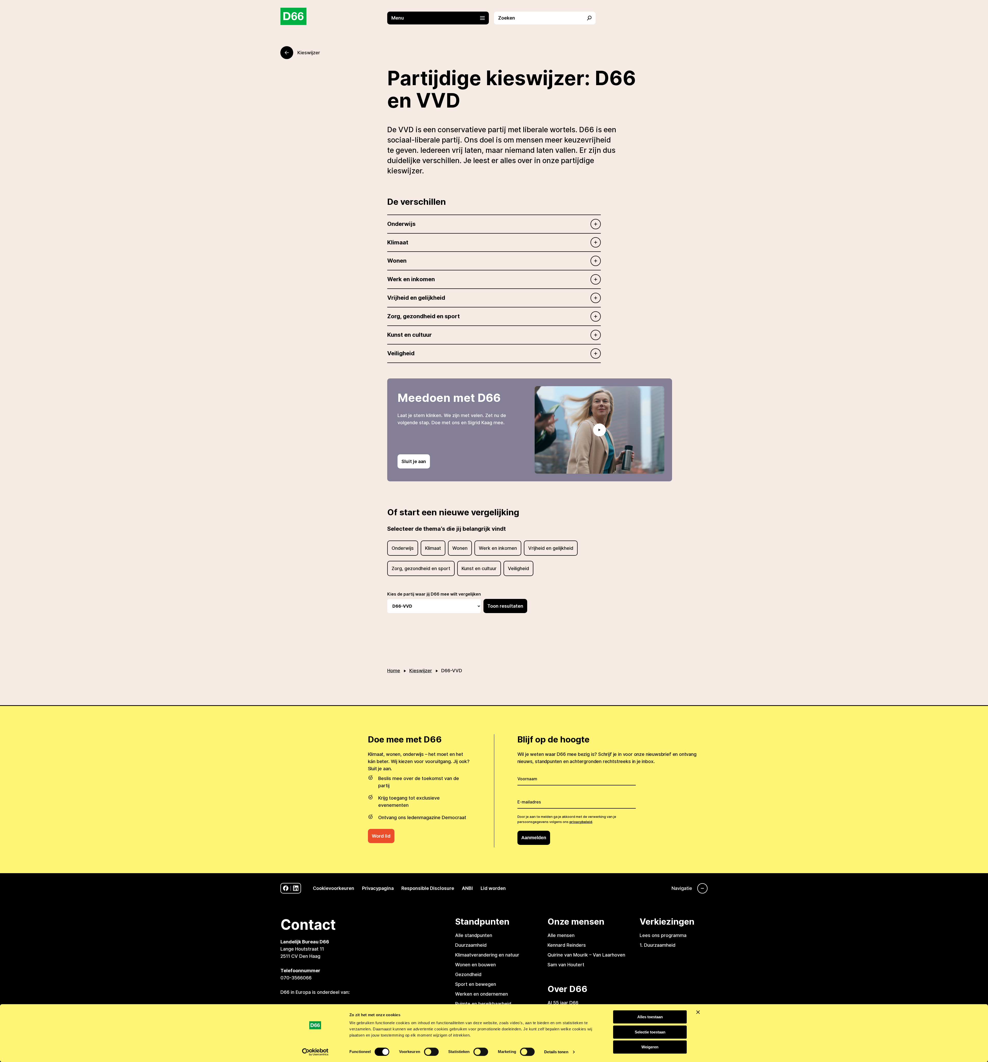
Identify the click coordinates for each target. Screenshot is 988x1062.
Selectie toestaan (650, 1032)
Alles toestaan (650, 1017)
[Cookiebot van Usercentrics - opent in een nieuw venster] (315, 1052)
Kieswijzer (420, 670)
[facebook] (285, 888)
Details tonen (556, 1052)
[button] (440, 18)
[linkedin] (295, 888)
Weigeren (649, 1047)
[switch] (431, 1052)
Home (393, 670)
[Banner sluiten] (698, 1012)
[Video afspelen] (599, 430)
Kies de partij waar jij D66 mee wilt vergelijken (434, 594)
